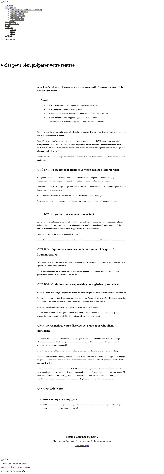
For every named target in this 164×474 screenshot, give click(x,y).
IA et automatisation (17, 20)
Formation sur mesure (17, 16)
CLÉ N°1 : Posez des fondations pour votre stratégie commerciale (72, 105)
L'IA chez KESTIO (12, 24)
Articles (12, 32)
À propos (8, 36)
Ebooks (12, 34)
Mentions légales (24, 467)
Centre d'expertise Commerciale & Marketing (26, 10)
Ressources (9, 28)
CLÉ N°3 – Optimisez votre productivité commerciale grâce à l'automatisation (77, 113)
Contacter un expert (8, 39)
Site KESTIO (5, 467)
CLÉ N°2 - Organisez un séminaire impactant (64, 109)
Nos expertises (10, 8)
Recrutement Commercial (19, 12)
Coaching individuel (17, 14)
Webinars (13, 30)
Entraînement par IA (17, 18)
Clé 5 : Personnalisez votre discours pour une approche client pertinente (75, 122)
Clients (7, 26)
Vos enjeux (9, 6)
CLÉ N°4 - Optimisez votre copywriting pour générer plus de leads (73, 117)
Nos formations (10, 22)
